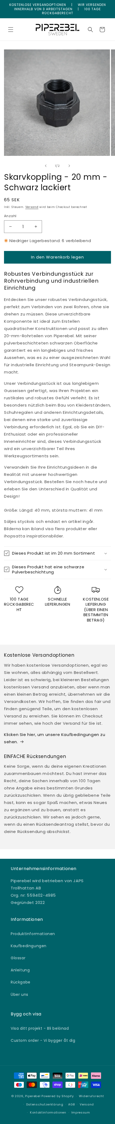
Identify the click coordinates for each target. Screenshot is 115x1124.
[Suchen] (90, 29)
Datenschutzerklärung (44, 1104)
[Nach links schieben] (46, 166)
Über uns (19, 994)
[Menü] (11, 29)
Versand (32, 207)
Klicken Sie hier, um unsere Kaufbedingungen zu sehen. (54, 738)
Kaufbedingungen (29, 946)
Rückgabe (20, 982)
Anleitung (20, 970)
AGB (71, 1104)
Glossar (18, 958)
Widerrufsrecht (91, 1096)
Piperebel (32, 1096)
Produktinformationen (33, 933)
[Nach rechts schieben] (69, 166)
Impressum (80, 1112)
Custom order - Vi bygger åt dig (43, 1040)
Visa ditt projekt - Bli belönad (40, 1028)
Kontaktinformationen (48, 1112)
